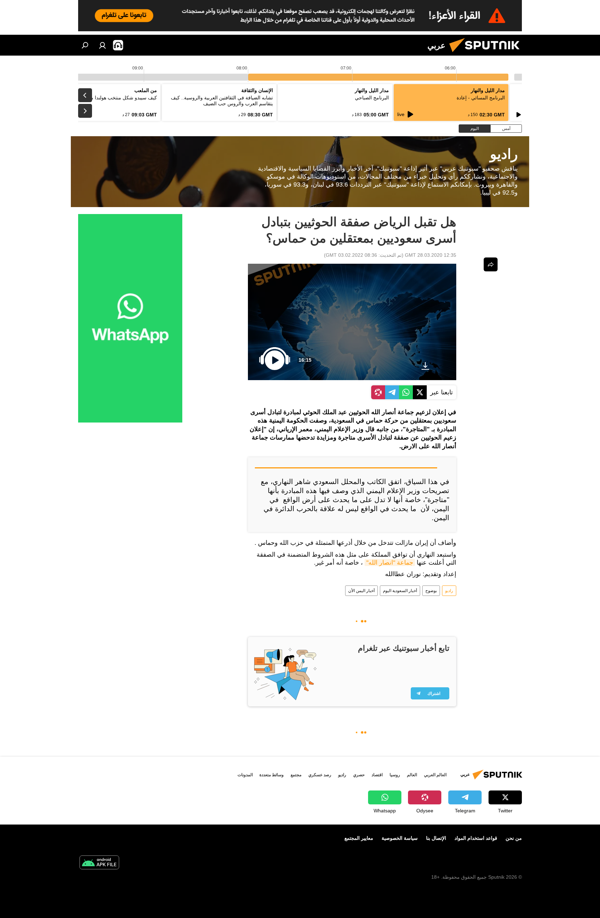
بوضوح (431, 590)
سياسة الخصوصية (400, 838)
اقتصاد (377, 774)
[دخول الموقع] (102, 45)
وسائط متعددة (271, 774)
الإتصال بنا (436, 838)
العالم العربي (435, 774)
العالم (412, 774)
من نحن (514, 838)
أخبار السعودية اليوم (400, 590)
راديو (449, 590)
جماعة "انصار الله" (389, 562)
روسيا (395, 774)
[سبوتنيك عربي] (487, 54)
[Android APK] (99, 863)
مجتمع (296, 774)
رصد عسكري (319, 774)
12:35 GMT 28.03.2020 (430, 255)
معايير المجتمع (358, 838)
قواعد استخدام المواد (476, 838)
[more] (491, 264)
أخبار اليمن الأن (361, 590)
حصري (359, 774)
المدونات (245, 774)
